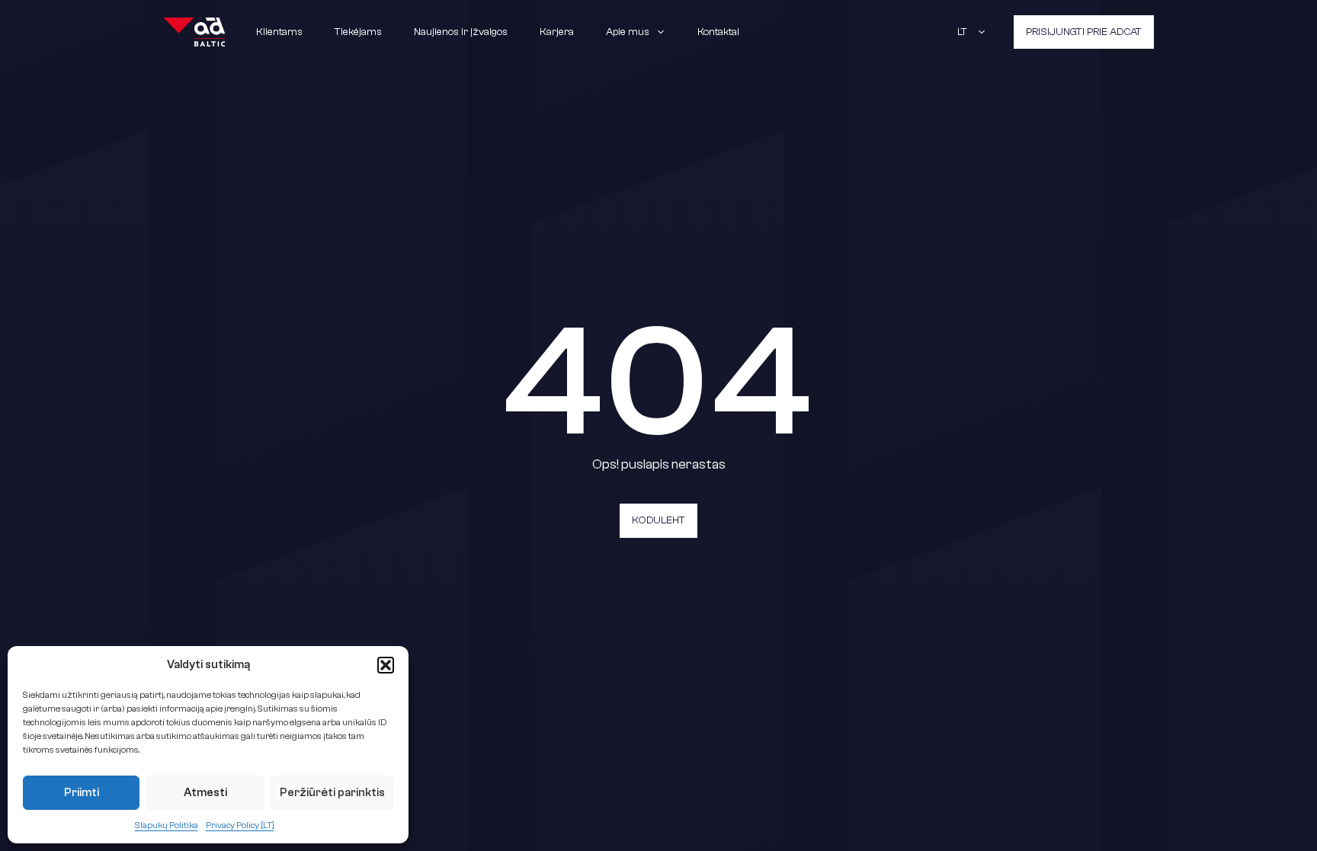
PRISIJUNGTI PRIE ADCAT (1084, 32)
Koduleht (658, 520)
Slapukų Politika (166, 825)
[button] (385, 665)
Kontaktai (718, 32)
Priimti (81, 792)
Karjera (557, 32)
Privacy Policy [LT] (240, 825)
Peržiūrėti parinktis (332, 792)
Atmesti (205, 792)
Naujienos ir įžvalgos (461, 32)
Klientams (279, 32)
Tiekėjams (358, 32)
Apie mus (627, 32)
